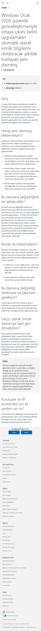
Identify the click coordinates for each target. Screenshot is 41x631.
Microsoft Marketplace (9, 575)
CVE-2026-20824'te (18, 117)
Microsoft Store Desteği (9, 474)
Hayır (26, 432)
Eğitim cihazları (7, 495)
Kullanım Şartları (24, 624)
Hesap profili (6, 467)
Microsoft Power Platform (9, 578)
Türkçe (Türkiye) (10, 612)
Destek (4, 8)
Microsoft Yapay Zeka (8, 526)
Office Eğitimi (6, 506)
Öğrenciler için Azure (8, 516)
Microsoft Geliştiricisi (8, 561)
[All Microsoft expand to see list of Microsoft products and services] (2, 3)
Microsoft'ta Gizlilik (8, 602)
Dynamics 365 (6, 537)
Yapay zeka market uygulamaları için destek (14, 568)
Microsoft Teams (7, 551)
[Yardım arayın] (8, 3)
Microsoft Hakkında (8, 599)
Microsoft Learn (7, 564)
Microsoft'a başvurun (8, 624)
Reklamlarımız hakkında (18, 627)
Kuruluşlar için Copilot (8, 443)
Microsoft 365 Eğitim (8, 502)
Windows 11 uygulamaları (9, 457)
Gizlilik (17, 624)
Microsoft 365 (6, 450)
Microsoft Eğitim (7, 492)
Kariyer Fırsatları (7, 595)
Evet (14, 432)
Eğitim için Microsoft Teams (10, 499)
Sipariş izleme (6, 481)
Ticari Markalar (7, 627)
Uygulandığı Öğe (8, 70)
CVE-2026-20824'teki (31, 212)
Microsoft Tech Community (10, 571)
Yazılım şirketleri (7, 582)
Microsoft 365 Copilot (8, 547)
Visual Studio (6, 585)
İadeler (4, 478)
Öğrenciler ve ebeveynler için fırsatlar (13, 513)
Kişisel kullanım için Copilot (10, 447)
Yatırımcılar (6, 606)
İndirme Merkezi (7, 471)
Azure (4, 533)
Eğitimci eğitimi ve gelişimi (10, 509)
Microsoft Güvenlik (8, 530)
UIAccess (26, 225)
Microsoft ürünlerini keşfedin (10, 454)
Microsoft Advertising (8, 544)
